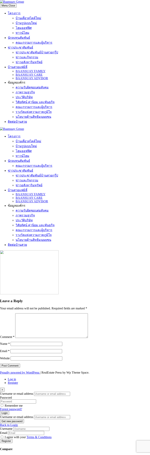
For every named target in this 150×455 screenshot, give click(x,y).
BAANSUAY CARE (29, 74)
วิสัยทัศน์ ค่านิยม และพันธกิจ (35, 102)
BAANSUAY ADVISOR (32, 78)
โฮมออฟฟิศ (24, 28)
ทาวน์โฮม (22, 32)
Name (5, 343)
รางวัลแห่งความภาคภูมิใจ (34, 112)
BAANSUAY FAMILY (31, 71)
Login (5, 413)
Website (5, 358)
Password (6, 397)
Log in (12, 379)
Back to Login (9, 425)
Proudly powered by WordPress (20, 372)
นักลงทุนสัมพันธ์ (19, 37)
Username (6, 428)
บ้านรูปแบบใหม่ (26, 23)
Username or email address (16, 393)
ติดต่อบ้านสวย (17, 121)
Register (13, 382)
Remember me (14, 405)
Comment (7, 337)
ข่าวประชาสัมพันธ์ (20, 47)
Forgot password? (11, 409)
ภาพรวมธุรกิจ (25, 92)
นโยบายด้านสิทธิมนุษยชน (33, 116)
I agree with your (28, 437)
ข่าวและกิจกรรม (27, 57)
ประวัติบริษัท (24, 97)
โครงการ (14, 13)
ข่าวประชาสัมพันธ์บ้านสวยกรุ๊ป (37, 52)
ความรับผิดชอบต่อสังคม (32, 87)
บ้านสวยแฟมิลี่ (17, 67)
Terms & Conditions (39, 437)
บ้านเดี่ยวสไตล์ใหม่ (28, 18)
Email (5, 351)
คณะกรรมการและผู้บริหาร (34, 42)
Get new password (12, 421)
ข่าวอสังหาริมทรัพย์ (29, 62)
